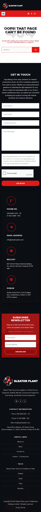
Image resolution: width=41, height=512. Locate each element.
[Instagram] (34, 13)
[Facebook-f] (31, 13)
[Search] (35, 50)
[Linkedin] (28, 13)
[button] (3, 13)
